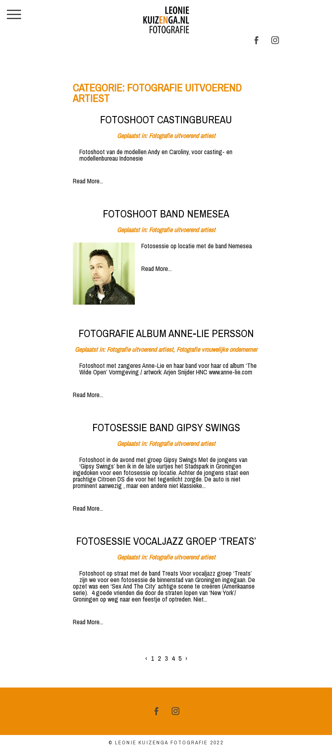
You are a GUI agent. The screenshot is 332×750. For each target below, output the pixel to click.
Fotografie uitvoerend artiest (182, 135)
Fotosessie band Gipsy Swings (166, 427)
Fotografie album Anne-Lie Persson (166, 333)
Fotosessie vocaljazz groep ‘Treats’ (166, 541)
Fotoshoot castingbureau (166, 119)
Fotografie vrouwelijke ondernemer (217, 349)
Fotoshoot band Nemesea (166, 213)
